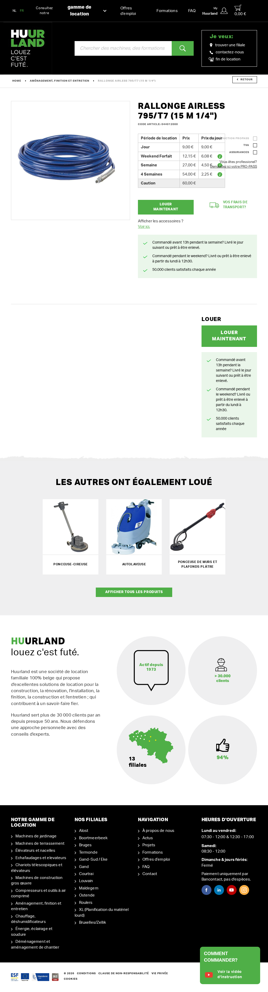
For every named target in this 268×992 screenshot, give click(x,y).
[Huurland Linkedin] (219, 890)
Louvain (86, 881)
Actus (147, 838)
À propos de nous (158, 831)
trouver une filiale (230, 45)
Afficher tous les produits (134, 592)
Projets (148, 845)
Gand (84, 867)
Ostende (87, 895)
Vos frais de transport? (235, 205)
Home (16, 81)
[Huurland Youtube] (232, 890)
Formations (167, 11)
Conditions (86, 973)
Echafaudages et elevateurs (40, 858)
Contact (149, 874)
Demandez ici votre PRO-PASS (233, 166)
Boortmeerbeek (93, 838)
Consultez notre (63, 10)
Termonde (88, 852)
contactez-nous (230, 52)
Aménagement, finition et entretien (59, 81)
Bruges (85, 845)
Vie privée (160, 973)
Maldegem (88, 888)
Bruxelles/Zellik (92, 923)
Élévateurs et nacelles (35, 851)
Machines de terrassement (40, 844)
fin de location (228, 59)
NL (15, 10)
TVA (246, 145)
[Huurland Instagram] (244, 890)
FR (22, 10)
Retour (247, 79)
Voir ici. (144, 227)
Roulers (86, 903)
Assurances (239, 152)
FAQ (192, 11)
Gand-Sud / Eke (93, 859)
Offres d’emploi (128, 11)
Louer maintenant (165, 207)
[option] (70, 160)
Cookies (70, 979)
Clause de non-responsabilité (123, 973)
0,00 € (240, 14)
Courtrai (86, 874)
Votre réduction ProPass (227, 138)
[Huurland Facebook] (206, 890)
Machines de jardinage (36, 836)
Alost (83, 831)
